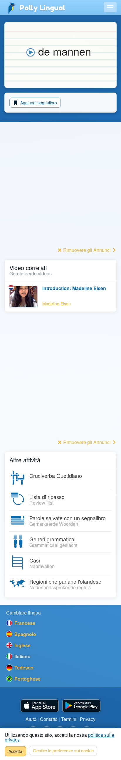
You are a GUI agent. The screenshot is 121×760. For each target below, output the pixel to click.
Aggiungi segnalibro (38, 103)
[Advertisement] (60, 184)
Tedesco (23, 667)
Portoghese (27, 678)
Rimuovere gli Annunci (87, 250)
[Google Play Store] (81, 705)
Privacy (87, 719)
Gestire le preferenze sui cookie (63, 750)
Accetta (15, 751)
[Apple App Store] (40, 705)
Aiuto (31, 719)
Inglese (22, 645)
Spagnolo (24, 634)
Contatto (49, 719)
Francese (24, 623)
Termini (68, 719)
